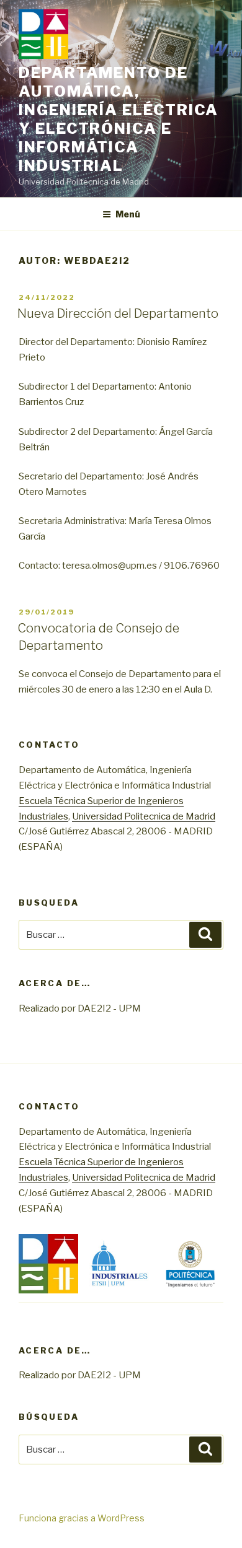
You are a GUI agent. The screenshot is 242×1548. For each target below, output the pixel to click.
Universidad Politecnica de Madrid (143, 816)
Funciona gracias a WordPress (82, 1518)
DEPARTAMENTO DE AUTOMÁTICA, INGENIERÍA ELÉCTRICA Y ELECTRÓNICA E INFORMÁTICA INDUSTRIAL (118, 119)
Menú (127, 214)
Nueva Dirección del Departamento (117, 313)
